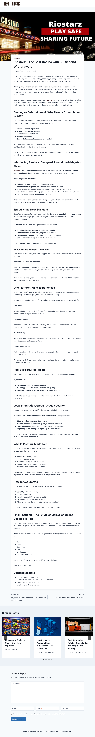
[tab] (43, 659)
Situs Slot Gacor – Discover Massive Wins (69, 596)
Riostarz (17, 171)
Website (65, 709)
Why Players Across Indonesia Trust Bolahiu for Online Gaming (28, 597)
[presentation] (16, 626)
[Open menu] (91, 3)
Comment (16, 683)
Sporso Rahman (20, 71)
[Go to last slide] (5, 637)
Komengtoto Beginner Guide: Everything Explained (15, 643)
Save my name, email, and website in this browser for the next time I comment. (39, 714)
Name (14, 709)
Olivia (8, 649)
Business (17, 58)
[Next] (89, 637)
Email (39, 709)
